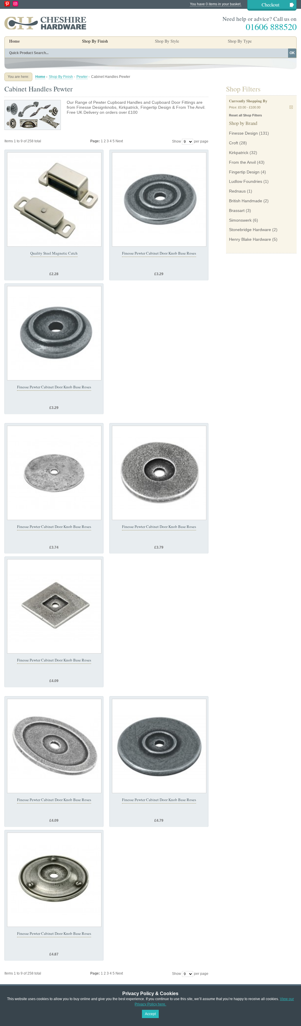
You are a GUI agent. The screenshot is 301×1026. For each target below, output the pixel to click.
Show (176, 141)
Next (119, 141)
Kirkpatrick (238, 152)
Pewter (82, 77)
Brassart (237, 210)
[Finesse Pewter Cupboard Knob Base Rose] (54, 880)
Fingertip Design (244, 172)
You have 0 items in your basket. (215, 4)
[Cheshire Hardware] (45, 23)
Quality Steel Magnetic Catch (54, 253)
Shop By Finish (61, 77)
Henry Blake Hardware (250, 239)
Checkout (271, 4)
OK (292, 53)
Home (14, 41)
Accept (150, 1014)
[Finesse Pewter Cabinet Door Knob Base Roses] (159, 199)
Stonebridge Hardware (250, 229)
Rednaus (237, 191)
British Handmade (245, 200)
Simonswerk (240, 220)
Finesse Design (243, 133)
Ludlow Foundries (245, 181)
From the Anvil (242, 162)
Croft (233, 143)
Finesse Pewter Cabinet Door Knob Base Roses (159, 253)
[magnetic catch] (54, 199)
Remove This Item (291, 107)
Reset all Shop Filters (245, 115)
